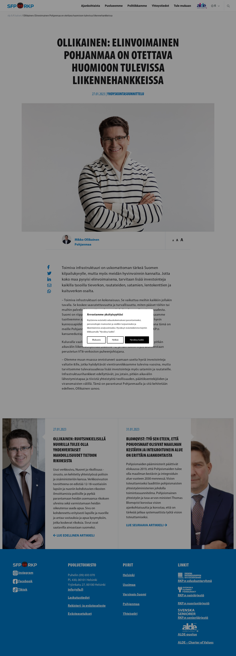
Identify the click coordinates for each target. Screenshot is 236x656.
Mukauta (96, 339)
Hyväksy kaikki (137, 339)
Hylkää (115, 339)
